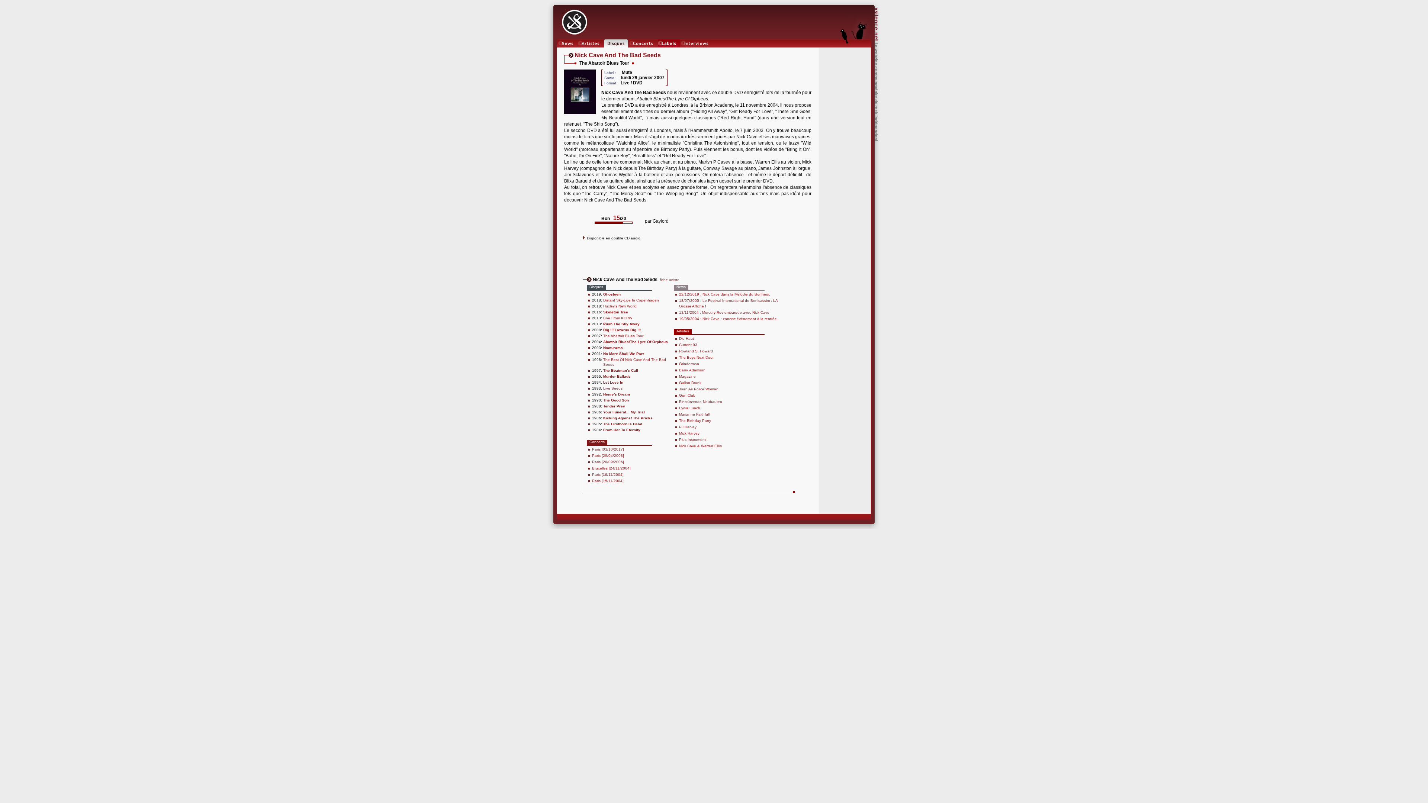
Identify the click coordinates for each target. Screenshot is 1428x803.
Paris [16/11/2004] (608, 475)
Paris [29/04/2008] (608, 456)
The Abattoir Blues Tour (623, 336)
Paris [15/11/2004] (608, 481)
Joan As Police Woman (698, 389)
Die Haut (686, 338)
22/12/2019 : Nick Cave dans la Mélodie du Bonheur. (724, 294)
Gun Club (687, 395)
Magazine (687, 376)
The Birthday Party (695, 421)
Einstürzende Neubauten (700, 402)
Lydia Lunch (689, 408)
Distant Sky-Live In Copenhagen (631, 300)
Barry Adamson (692, 370)
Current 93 (688, 345)
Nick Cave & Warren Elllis (700, 446)
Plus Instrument (692, 440)
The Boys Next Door (696, 357)
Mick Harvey (689, 433)
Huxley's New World (620, 306)
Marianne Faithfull (694, 414)
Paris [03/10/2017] (608, 449)
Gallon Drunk (690, 383)
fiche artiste (669, 280)
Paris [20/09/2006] (608, 462)
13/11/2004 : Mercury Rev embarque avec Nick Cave (724, 312)
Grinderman (689, 364)
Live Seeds (613, 388)
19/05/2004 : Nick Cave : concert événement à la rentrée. (728, 319)
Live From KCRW (617, 318)
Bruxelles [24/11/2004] (611, 468)
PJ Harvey (688, 427)
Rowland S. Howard (696, 351)
